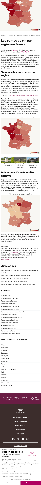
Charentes (4, 361)
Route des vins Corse (8, 331)
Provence (4, 375)
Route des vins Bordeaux (9, 301)
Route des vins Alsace (8, 304)
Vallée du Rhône (6, 385)
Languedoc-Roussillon (8, 369)
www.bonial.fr (6, 259)
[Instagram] (27, 439)
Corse (3, 364)
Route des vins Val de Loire (10, 309)
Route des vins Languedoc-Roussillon (13, 312)
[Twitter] (18, 439)
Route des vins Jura (7, 325)
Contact (20, 434)
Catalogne (4, 356)
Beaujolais (4, 347)
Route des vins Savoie (8, 328)
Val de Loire (5, 383)
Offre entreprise (20, 422)
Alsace (3, 345)
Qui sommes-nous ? (20, 418)
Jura (2, 366)
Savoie (3, 377)
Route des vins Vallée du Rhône (11, 317)
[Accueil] (20, 411)
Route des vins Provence (9, 314)
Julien (15, 50)
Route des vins (6, 295)
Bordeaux (4, 350)
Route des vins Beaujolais (9, 320)
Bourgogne (4, 353)
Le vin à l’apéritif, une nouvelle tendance (14, 278)
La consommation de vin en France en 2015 (16, 281)
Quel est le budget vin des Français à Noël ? (16, 275)
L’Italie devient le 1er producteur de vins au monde (18, 284)
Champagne (5, 358)
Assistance (20, 430)
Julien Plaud (25, 52)
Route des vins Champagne (10, 306)
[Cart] (38, 4)
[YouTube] (23, 439)
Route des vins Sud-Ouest (9, 323)
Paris (2, 372)
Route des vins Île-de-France (10, 333)
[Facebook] (13, 439)
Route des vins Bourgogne (9, 298)
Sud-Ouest (4, 380)
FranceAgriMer (14, 252)
